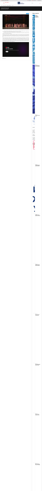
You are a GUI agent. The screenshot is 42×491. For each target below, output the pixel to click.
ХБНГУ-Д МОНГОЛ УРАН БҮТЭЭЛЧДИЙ (37, 464)
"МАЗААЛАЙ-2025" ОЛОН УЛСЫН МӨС (37, 66)
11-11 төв (12, 5)
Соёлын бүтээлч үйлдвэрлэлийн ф (37, 414)
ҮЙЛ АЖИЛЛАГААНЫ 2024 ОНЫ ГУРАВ (37, 364)
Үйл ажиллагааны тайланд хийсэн (37, 315)
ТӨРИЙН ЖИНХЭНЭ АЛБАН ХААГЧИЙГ (37, 165)
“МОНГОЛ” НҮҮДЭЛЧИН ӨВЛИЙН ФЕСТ (37, 16)
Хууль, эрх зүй (4, 5)
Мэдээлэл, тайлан (9, 5)
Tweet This (27, 13)
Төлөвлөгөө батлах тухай (37, 115)
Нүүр (1, 5)
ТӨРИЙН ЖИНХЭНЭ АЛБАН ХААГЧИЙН (37, 265)
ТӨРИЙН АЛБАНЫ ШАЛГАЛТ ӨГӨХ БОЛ (37, 215)
